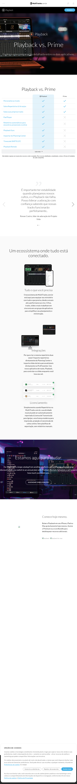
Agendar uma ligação (38, 482)
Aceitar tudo (67, 769)
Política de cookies (10, 778)
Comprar (70, 10)
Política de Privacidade (25, 778)
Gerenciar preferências (32, 769)
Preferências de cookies (12, 764)
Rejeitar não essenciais (51, 769)
